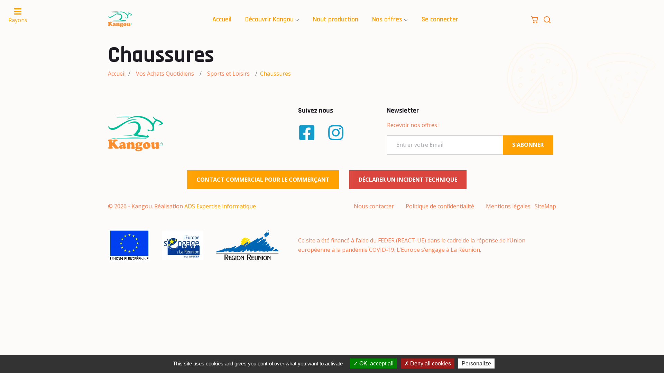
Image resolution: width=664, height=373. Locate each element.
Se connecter (440, 19)
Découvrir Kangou (269, 19)
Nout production (335, 19)
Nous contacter (374, 206)
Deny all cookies (430, 363)
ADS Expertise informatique (220, 206)
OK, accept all (376, 363)
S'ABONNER (528, 145)
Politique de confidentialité (440, 206)
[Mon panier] (534, 19)
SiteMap (545, 206)
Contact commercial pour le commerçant (263, 179)
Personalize (476, 363)
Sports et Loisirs (228, 73)
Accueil (221, 19)
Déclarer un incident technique (408, 179)
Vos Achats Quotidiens (165, 73)
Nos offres (387, 19)
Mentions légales (508, 206)
